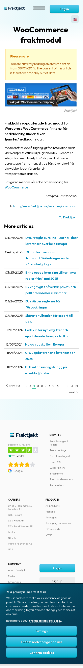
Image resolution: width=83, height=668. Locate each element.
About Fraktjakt (17, 570)
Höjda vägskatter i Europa (44, 344)
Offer (49, 534)
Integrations (56, 473)
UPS (10, 549)
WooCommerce (16, 187)
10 (57, 386)
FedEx (11, 532)
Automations (57, 485)
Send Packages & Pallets (59, 443)
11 (62, 386)
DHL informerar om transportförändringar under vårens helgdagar (48, 258)
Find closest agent (60, 456)
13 (71, 386)
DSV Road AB (16, 520)
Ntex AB (12, 537)
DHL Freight (15, 514)
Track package (58, 450)
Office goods (53, 529)
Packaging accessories (58, 523)
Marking (50, 511)
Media (11, 576)
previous (14, 386)
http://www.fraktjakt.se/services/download (44, 206)
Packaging (51, 517)
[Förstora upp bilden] (41, 105)
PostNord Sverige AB (20, 543)
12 (66, 386)
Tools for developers (61, 479)
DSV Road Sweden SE (20, 526)
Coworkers (14, 581)
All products (53, 505)
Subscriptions (57, 467)
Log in (64, 9)
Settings (41, 631)
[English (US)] (75, 19)
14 (76, 386)
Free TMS (55, 462)
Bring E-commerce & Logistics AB (20, 507)
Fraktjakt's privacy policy (45, 620)
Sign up (57, 581)
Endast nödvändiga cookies (41, 642)
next (72, 392)
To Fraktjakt (68, 217)
